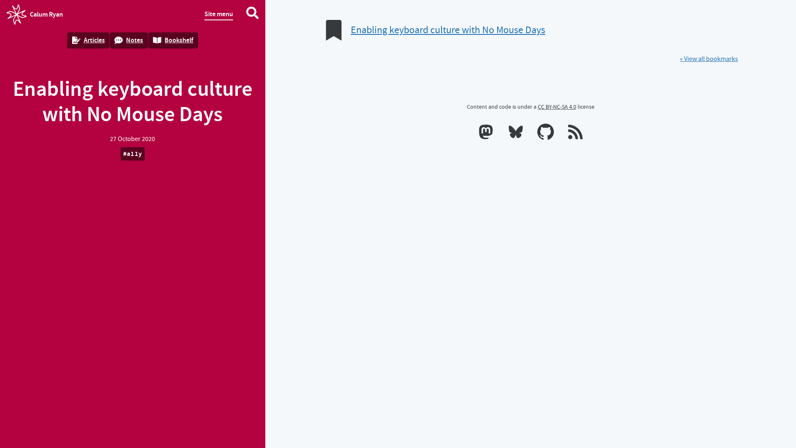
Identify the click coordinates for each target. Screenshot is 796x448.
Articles (94, 40)
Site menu (218, 14)
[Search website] (252, 14)
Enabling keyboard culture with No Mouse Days (448, 30)
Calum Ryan (35, 17)
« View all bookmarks (709, 59)
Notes (134, 40)
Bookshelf (179, 40)
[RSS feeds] (575, 134)
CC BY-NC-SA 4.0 (557, 106)
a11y (134, 153)
